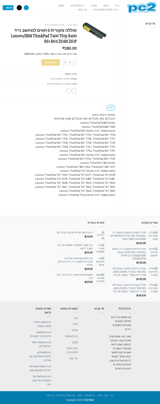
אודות (94, 5)
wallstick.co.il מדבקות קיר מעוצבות (40, 334)
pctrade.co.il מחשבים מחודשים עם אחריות (40, 356)
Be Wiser (89, 399)
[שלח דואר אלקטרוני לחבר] (68, 90)
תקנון (61, 5)
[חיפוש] (26, 7)
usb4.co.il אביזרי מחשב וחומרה (42, 324)
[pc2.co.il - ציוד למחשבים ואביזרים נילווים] (142, 8)
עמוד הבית (72, 24)
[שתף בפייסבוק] (74, 90)
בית (117, 5)
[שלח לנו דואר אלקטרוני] (19, 7)
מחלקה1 (68, 83)
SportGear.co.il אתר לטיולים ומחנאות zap (40, 368)
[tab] (111, 107)
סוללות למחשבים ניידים (55, 24)
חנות (106, 5)
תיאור (110, 107)
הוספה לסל (51, 62)
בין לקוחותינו (77, 5)
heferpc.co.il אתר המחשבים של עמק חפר (41, 380)
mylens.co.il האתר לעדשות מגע (41, 344)
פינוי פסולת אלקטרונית (105, 9)
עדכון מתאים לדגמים (55, 83)
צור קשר (82, 9)
